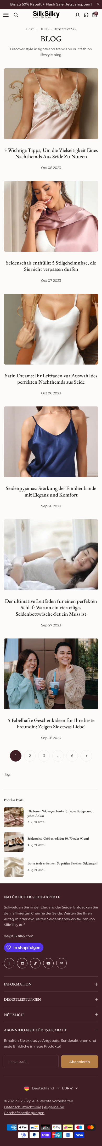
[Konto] (77, 14)
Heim (30, 29)
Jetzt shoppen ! (78, 4)
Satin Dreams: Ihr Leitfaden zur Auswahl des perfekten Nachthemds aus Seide (51, 378)
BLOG (44, 29)
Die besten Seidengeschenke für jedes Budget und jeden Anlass (60, 813)
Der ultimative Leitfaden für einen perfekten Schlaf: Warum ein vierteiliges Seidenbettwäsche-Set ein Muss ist (51, 607)
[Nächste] (86, 756)
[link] (86, 14)
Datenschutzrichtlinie (22, 1107)
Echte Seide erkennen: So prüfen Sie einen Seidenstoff (62, 863)
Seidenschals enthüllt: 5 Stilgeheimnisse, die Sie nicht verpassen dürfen (51, 265)
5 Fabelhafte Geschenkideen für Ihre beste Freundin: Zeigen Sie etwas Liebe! (51, 723)
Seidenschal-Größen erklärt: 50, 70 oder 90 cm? (58, 838)
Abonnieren (79, 1062)
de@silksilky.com (18, 936)
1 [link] (15, 755)
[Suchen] (16, 14)
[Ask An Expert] (86, 14)
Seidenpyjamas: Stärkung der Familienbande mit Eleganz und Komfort (51, 491)
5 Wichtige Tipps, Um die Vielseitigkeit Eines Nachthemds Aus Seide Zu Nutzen (51, 153)
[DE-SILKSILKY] (46, 15)
